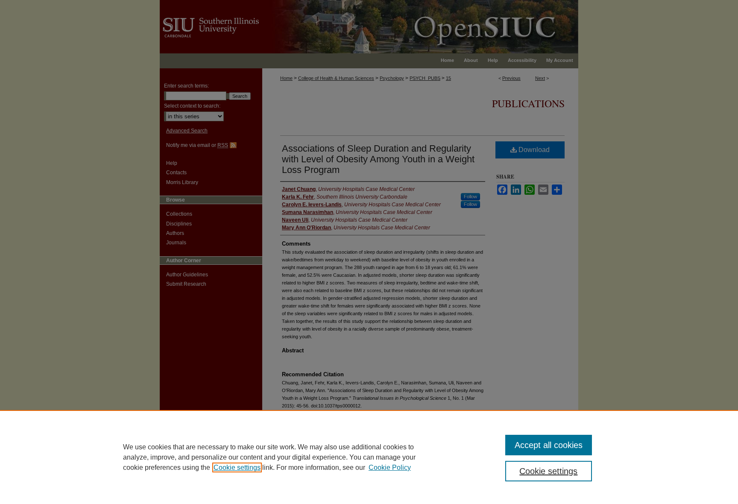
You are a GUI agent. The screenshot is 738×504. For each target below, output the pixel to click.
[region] (369, 457)
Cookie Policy (390, 467)
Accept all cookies (549, 445)
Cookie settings (237, 467)
